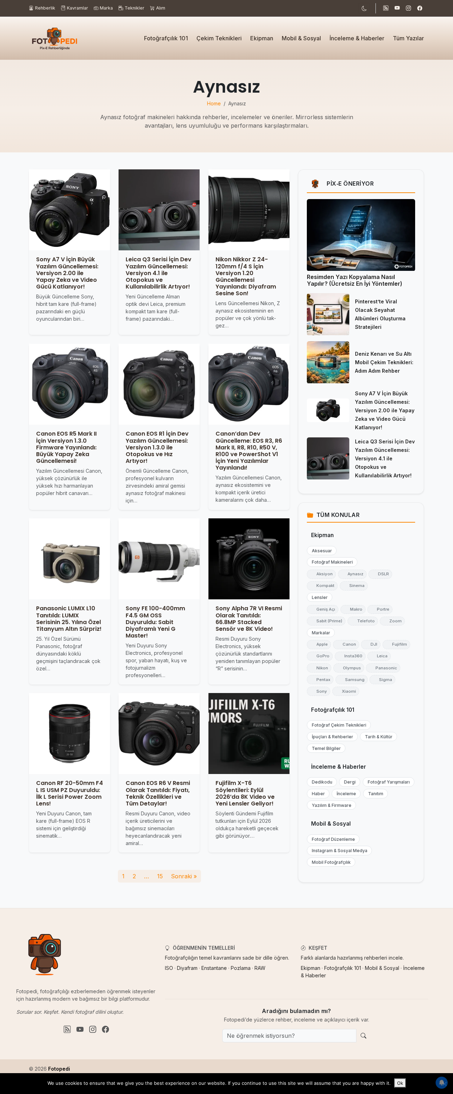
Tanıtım (374, 794)
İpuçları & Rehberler (331, 736)
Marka (106, 8)
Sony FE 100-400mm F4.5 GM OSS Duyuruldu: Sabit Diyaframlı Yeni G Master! (155, 622)
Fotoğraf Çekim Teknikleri (337, 725)
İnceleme (344, 794)
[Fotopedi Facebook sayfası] (419, 8)
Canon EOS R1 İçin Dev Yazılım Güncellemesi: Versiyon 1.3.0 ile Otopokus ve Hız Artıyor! (157, 447)
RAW (259, 968)
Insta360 (350, 656)
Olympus (349, 667)
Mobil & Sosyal (301, 38)
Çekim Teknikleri (219, 38)
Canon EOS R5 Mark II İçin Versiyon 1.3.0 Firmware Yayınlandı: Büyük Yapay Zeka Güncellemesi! (66, 447)
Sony (318, 691)
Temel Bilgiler (325, 748)
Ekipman (261, 38)
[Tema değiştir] (364, 8)
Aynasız (352, 574)
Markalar (319, 632)
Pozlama (241, 968)
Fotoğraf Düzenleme (332, 839)
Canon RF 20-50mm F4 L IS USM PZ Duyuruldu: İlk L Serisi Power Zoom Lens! (69, 793)
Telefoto (363, 620)
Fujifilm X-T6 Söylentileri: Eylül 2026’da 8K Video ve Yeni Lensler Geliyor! (245, 793)
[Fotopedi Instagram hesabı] (408, 8)
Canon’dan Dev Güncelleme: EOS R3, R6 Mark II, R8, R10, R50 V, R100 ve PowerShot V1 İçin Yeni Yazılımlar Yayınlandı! (249, 451)
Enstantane (214, 968)
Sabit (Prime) (326, 620)
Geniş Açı (322, 609)
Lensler (318, 597)
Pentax (320, 679)
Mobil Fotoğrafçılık (330, 862)
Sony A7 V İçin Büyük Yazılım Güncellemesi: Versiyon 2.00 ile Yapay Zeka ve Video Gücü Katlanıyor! (67, 273)
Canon (346, 644)
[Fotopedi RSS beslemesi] (386, 8)
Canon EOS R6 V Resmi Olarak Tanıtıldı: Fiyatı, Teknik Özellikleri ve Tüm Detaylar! (158, 793)
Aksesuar (320, 550)
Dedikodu (320, 782)
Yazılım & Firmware (330, 805)
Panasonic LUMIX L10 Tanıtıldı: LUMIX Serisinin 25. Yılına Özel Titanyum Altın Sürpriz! (69, 619)
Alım (160, 8)
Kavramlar (77, 8)
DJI (370, 644)
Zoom (392, 620)
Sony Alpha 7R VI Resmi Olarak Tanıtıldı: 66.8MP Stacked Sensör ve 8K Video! (249, 619)
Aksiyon (321, 574)
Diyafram (187, 968)
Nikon (319, 667)
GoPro (319, 656)
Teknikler (134, 8)
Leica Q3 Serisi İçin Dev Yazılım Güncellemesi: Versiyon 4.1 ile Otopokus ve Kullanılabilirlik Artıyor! (158, 273)
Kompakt (322, 585)
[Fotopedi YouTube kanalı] (397, 8)
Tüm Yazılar (408, 38)
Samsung (352, 679)
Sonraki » (184, 876)
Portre (380, 609)
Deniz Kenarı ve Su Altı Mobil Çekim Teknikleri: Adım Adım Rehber (384, 362)
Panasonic (383, 667)
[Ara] (363, 1035)
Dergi (348, 782)
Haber (317, 794)
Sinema (354, 585)
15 (160, 876)
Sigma (382, 679)
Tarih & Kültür (377, 736)
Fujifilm (396, 644)
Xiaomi (346, 691)
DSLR (380, 574)
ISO (169, 968)
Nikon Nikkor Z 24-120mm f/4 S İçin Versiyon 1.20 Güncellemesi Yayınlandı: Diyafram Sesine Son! (246, 277)
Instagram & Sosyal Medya (338, 851)
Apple (319, 644)
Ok (400, 1083)
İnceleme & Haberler (356, 38)
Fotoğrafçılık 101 (166, 38)
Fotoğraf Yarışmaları (387, 782)
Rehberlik (45, 8)
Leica (379, 656)
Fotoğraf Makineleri (331, 562)
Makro (353, 609)
